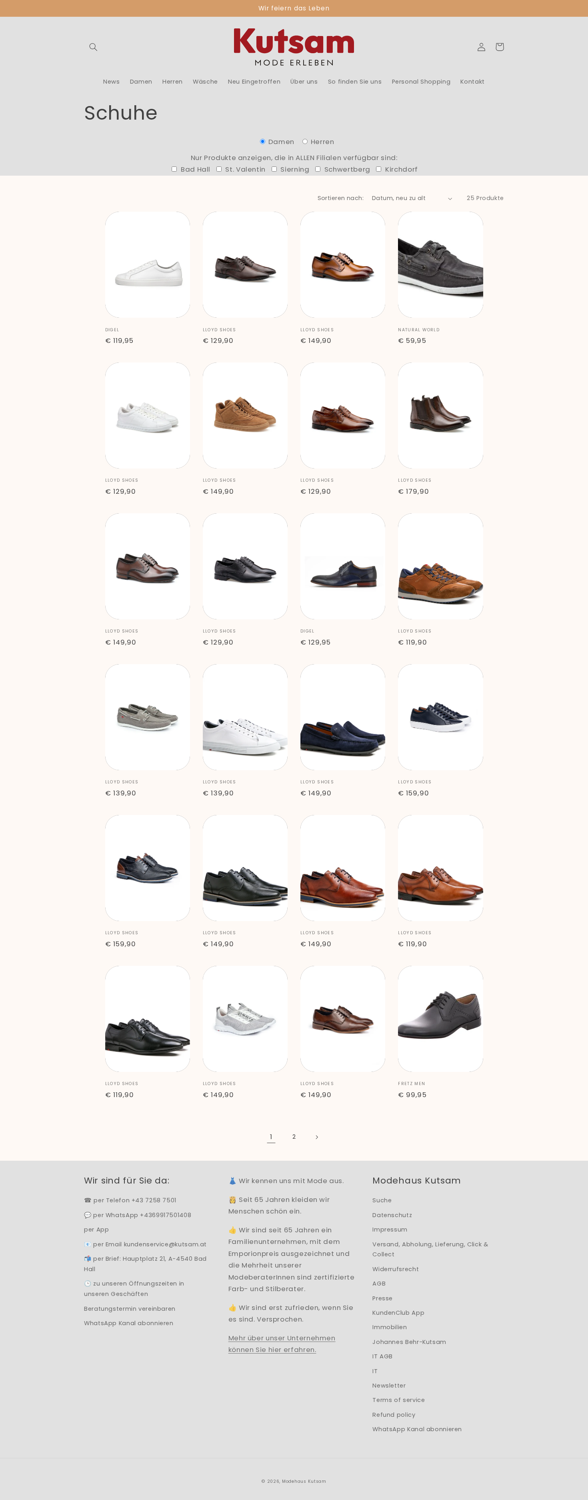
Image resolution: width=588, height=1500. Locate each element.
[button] (93, 47)
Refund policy (393, 1415)
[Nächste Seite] (317, 1137)
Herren (321, 141)
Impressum (390, 1230)
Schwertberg (346, 169)
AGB (379, 1284)
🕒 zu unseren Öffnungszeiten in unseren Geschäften (134, 1289)
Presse (382, 1298)
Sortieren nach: (341, 198)
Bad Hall (194, 169)
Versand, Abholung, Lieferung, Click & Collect (430, 1249)
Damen (281, 141)
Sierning (294, 169)
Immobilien (389, 1327)
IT (375, 1371)
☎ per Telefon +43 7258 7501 (130, 1200)
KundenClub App (398, 1313)
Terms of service (398, 1400)
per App (96, 1230)
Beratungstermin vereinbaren (130, 1309)
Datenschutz (392, 1215)
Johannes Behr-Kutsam (409, 1342)
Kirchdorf (401, 169)
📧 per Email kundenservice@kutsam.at (145, 1244)
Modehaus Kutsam (304, 1481)
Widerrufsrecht (395, 1269)
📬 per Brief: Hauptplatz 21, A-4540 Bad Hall (145, 1264)
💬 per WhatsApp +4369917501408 (137, 1215)
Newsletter (389, 1386)
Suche (382, 1200)
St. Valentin (245, 169)
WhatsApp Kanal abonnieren (129, 1323)
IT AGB (382, 1356)
